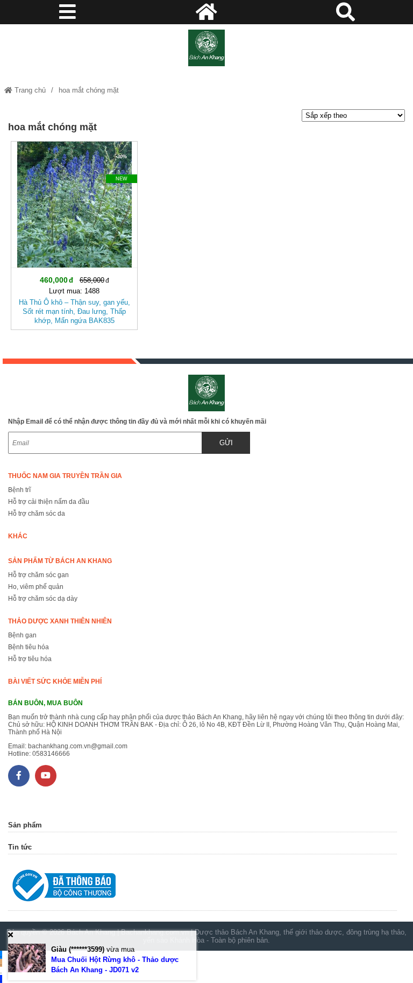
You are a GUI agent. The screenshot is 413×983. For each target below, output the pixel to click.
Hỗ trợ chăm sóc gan (38, 575)
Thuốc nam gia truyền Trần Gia (65, 476)
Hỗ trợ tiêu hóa (30, 659)
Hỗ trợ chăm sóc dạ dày (42, 598)
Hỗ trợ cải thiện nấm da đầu (48, 501)
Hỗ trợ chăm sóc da (36, 513)
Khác (17, 536)
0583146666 (51, 753)
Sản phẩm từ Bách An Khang (60, 561)
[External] (202, 888)
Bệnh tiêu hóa (28, 647)
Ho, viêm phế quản (35, 587)
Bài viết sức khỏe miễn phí (55, 681)
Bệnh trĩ (19, 490)
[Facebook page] (19, 776)
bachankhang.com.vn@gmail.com (77, 746)
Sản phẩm (25, 825)
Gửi (226, 443)
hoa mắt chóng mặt (89, 90)
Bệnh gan (22, 635)
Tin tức (20, 847)
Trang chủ (29, 90)
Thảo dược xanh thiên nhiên (60, 621)
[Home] (206, 48)
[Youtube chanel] (45, 776)
